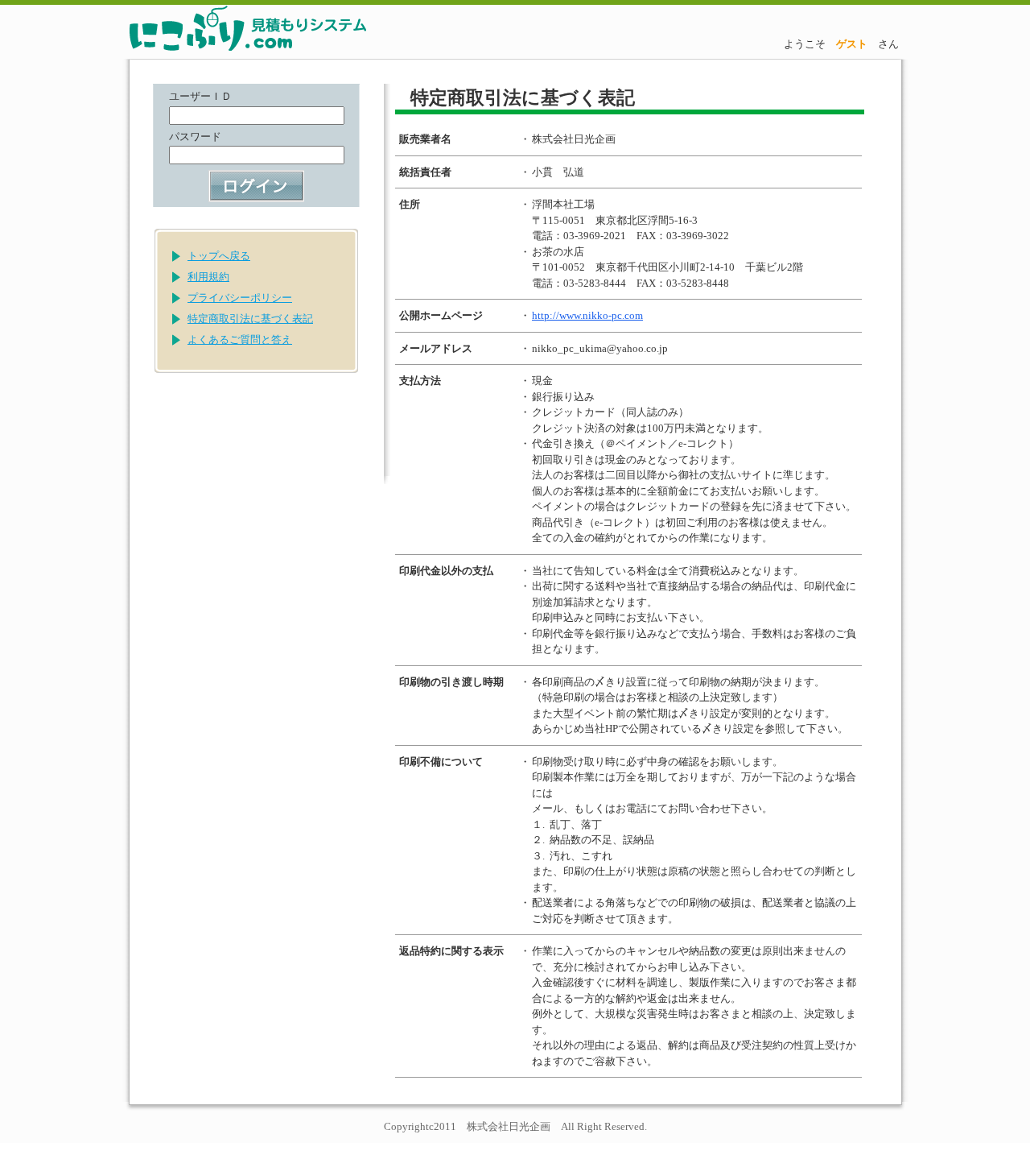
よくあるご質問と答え (239, 339)
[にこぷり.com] (221, 30)
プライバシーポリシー (239, 298)
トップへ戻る (218, 256)
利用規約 (208, 277)
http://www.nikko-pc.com (587, 315)
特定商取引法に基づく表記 (250, 319)
